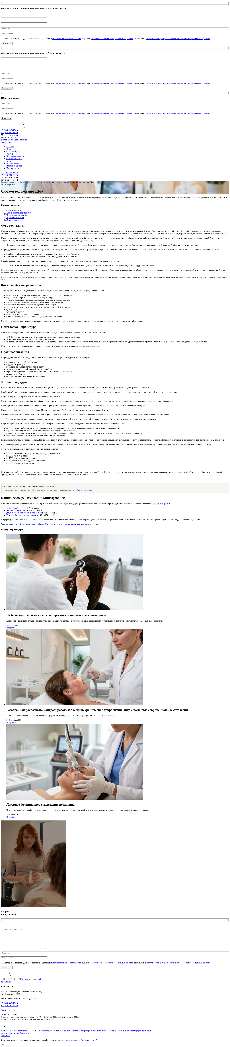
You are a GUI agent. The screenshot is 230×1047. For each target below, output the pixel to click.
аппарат (9, 524)
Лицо (47, 524)
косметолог (30, 524)
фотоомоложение (85, 524)
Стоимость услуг (14, 158)
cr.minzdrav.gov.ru (161, 503)
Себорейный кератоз (16, 508)
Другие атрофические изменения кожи (24, 513)
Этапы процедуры (14, 220)
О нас (9, 149)
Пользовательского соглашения (66, 38)
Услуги (4, 140)
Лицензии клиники (84, 490)
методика (55, 524)
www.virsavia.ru (73, 1040)
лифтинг (40, 524)
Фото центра (12, 151)
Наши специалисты (15, 156)
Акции (9, 161)
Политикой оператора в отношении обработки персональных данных (178, 38)
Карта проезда (12, 168)
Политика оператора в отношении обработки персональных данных (102, 1031)
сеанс (73, 524)
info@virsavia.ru (8, 1010)
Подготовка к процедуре (18, 215)
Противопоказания (15, 217)
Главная (10, 147)
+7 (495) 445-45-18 (9, 130)
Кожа (22, 524)
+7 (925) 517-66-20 (9, 132)
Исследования (12, 163)
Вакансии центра (14, 166)
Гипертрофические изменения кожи (23, 515)
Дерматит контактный (16, 510)
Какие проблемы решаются (18, 213)
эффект (97, 524)
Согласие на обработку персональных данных (112, 38)
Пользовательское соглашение (15, 1031)
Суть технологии (14, 210)
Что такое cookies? (89, 1040)
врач (17, 524)
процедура (65, 524)
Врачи (11, 140)
